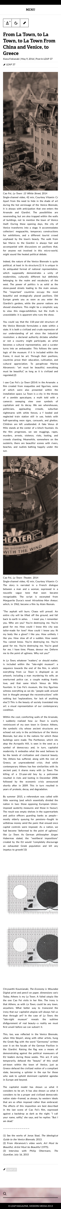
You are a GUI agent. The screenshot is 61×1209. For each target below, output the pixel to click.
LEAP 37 (48, 58)
